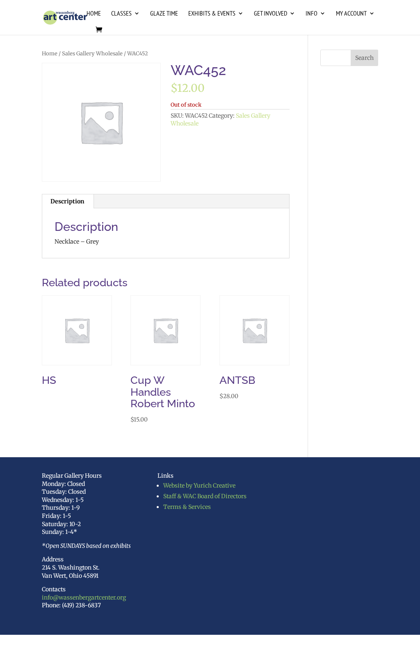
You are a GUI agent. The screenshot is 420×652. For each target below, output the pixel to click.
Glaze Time (164, 13)
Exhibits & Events (211, 13)
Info (311, 13)
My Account (351, 13)
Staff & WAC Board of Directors (205, 496)
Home (94, 13)
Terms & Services (187, 507)
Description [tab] (67, 201)
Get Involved (270, 13)
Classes (121, 13)
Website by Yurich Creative (199, 485)
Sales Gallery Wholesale (92, 53)
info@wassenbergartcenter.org (84, 597)
